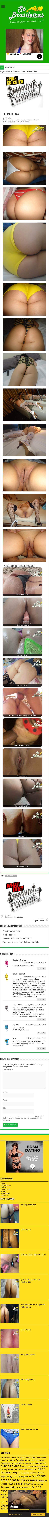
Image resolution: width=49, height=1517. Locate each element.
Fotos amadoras (19, 72)
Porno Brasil (5, 1189)
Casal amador (8, 1460)
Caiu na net (5, 1195)
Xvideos (3, 1187)
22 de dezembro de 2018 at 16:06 (34, 963)
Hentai (3, 1191)
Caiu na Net (14, 1458)
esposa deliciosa (38, 1473)
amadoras (5, 1458)
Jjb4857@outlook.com (35, 1043)
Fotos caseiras (22, 120)
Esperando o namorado (14, 916)
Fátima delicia (11, 876)
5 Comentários (10, 122)
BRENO (16, 1025)
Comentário (8, 1070)
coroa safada (21, 1469)
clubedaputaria (39, 1463)
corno (24, 1466)
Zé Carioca (8, 118)
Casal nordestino (25, 1460)
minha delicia (25, 1487)
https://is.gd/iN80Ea (20, 1030)
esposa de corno (26, 1473)
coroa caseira (43, 1466)
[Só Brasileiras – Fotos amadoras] (24, 14)
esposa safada (29, 1476)
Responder (41, 968)
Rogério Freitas (19, 960)
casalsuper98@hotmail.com (30, 1016)
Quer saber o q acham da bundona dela (18, 67)
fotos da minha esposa (20, 1483)
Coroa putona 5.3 (8, 1469)
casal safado (39, 1461)
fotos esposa (38, 1484)
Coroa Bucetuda (32, 1466)
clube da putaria (11, 1465)
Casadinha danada (39, 1458)
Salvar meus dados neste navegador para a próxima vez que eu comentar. (23, 1118)
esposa (17, 1473)
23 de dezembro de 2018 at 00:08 (34, 977)
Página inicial (5, 72)
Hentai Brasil (5, 1193)
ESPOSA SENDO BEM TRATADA (17, 938)
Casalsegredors (7, 1463)
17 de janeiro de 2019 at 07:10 (35, 1005)
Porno (3, 1183)
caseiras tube (27, 1463)
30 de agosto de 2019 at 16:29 (35, 1025)
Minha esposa (9, 935)
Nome (5, 1092)
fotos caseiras (28, 1480)
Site (4, 1108)
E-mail (5, 1100)
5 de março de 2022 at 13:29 (36, 1038)
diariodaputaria (31, 1469)
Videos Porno (6, 1185)
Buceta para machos (12, 931)
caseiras (18, 1463)
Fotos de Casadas (34, 120)
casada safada (26, 1458)
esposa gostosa (10, 1476)
